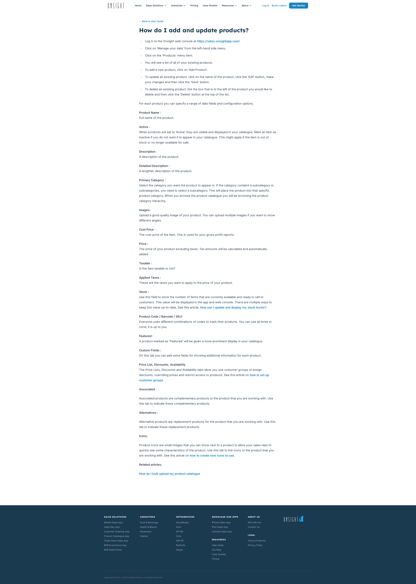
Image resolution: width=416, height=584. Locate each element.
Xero (178, 527)
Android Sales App (222, 531)
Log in (265, 5)
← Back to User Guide (151, 21)
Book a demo (279, 5)
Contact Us (254, 527)
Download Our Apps (225, 517)
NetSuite (180, 545)
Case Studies (210, 5)
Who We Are (254, 522)
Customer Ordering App (117, 531)
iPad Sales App (220, 527)
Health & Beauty (148, 527)
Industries (176, 5)
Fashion (144, 536)
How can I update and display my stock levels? (233, 307)
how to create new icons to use (212, 455)
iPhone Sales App (221, 522)
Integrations (185, 517)
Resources (228, 5)
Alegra (179, 549)
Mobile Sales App (113, 522)
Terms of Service (257, 540)
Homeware (145, 531)
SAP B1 (180, 540)
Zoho (178, 536)
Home (138, 5)
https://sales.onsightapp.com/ (218, 41)
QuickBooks (182, 522)
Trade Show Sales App (116, 540)
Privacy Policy (255, 545)
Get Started (298, 5)
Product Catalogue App (116, 536)
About (245, 5)
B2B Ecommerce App (115, 545)
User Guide (218, 545)
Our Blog (216, 549)
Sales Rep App (112, 527)
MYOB (179, 531)
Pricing (194, 5)
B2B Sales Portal (113, 549)
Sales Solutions (154, 5)
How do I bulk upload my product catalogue (169, 473)
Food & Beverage (149, 522)
